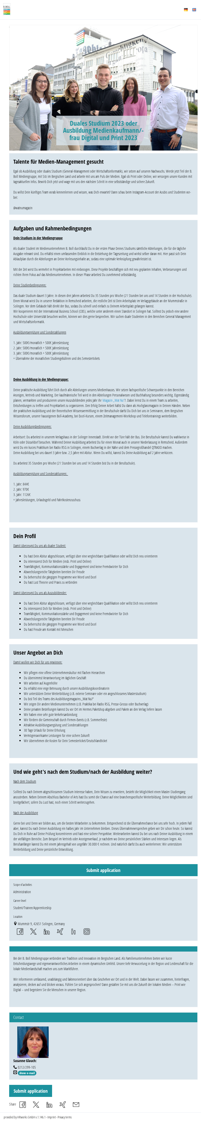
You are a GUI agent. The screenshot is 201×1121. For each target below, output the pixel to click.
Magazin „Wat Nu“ (113, 400)
